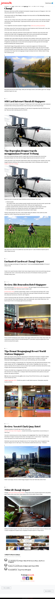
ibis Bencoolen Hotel (9, 291)
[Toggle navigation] (49, 3)
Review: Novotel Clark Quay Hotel (22, 426)
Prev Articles (7, 588)
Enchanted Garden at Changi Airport (24, 261)
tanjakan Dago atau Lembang (11, 164)
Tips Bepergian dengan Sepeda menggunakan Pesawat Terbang (21, 152)
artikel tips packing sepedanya (38, 25)
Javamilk (31, 575)
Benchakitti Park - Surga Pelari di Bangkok (19, 570)
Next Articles (48, 591)
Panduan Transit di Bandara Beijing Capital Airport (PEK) (23, 566)
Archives (32, 581)
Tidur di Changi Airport (17, 489)
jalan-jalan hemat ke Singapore (21, 287)
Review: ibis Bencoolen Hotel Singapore (25, 284)
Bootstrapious (31, 598)
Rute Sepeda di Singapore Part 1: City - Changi (24, 7)
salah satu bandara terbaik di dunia (16, 492)
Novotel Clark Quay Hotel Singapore (12, 431)
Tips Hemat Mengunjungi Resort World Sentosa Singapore (25, 352)
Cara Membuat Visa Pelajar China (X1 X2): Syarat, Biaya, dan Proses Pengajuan (26, 561)
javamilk (6, 3)
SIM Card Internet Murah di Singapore (24, 101)
